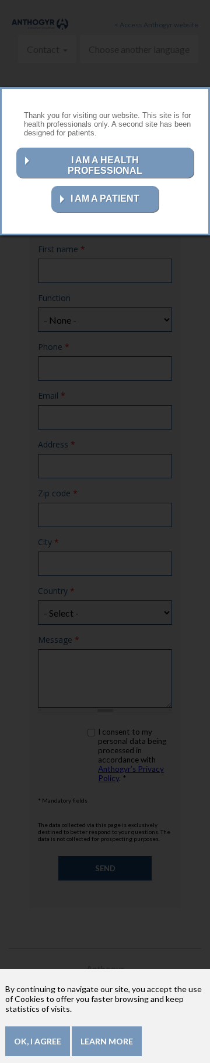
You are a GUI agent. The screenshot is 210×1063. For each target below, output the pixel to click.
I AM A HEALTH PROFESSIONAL (105, 165)
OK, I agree (37, 1041)
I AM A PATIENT (105, 198)
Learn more (106, 1041)
